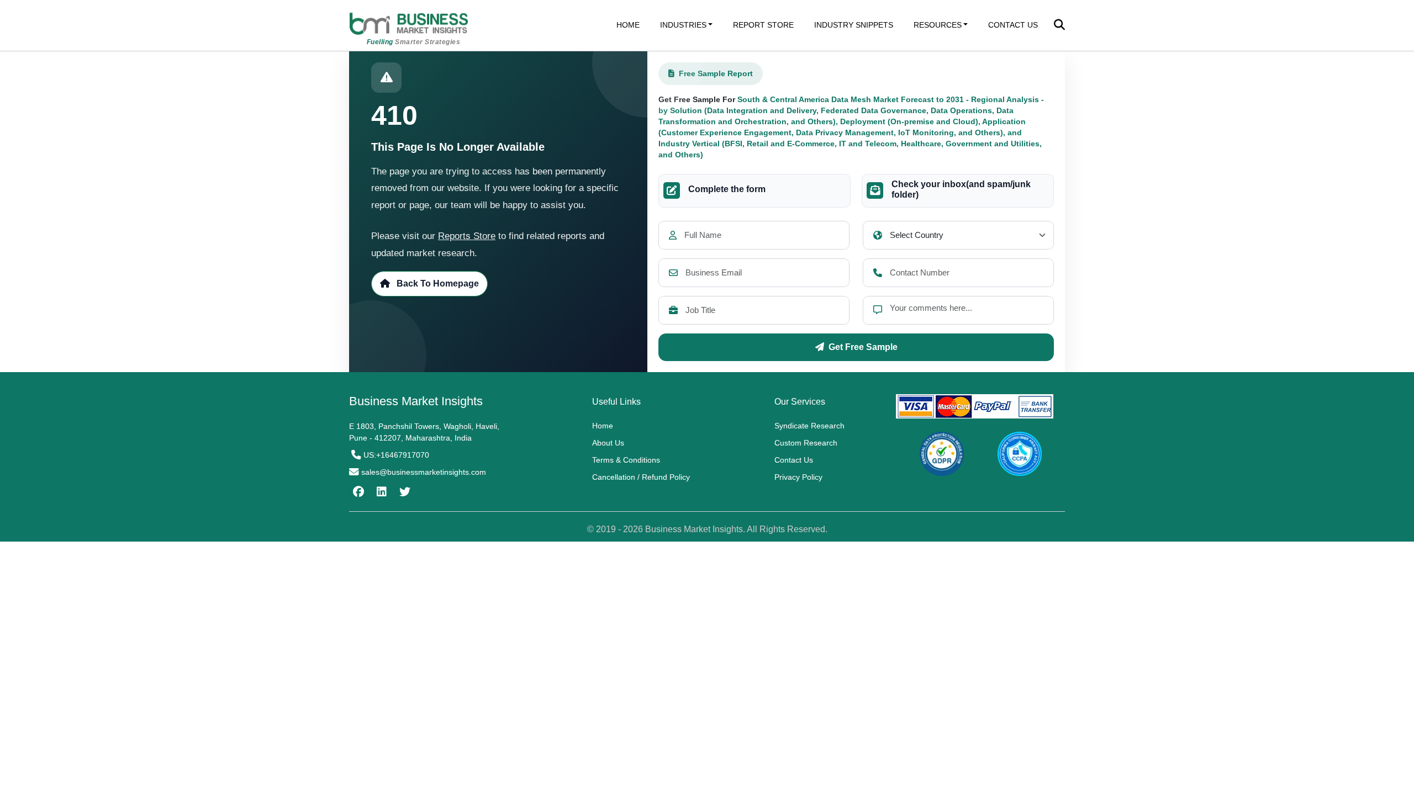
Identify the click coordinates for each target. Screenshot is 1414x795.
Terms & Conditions (626, 459)
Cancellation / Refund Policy (641, 477)
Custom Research (805, 442)
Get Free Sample (863, 347)
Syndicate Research (809, 425)
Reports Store (466, 236)
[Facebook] (357, 492)
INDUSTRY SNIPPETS (853, 24)
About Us (608, 442)
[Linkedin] (380, 492)
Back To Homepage (436, 283)
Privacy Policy (798, 477)
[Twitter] (403, 492)
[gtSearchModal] (1059, 26)
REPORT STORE (763, 24)
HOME (628, 24)
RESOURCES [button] (938, 24)
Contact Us (793, 459)
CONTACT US (1013, 24)
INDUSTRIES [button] (683, 24)
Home (602, 425)
